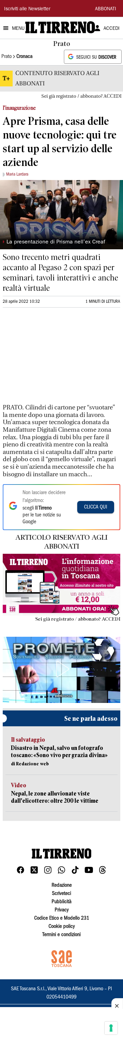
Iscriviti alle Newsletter (27, 9)
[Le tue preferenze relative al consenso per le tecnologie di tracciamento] (111, 1028)
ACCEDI (112, 28)
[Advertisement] (54, 359)
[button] (61, 669)
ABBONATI (105, 9)
